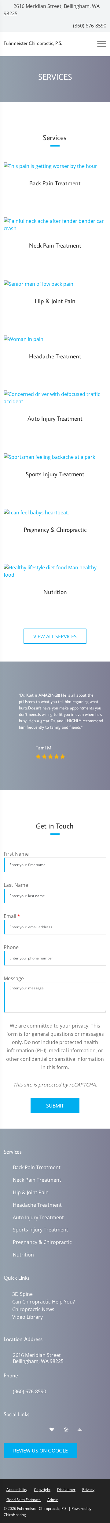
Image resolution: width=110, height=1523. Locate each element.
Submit (55, 1105)
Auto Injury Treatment (38, 1217)
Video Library (26, 1316)
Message (14, 978)
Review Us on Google (40, 1449)
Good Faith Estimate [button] (23, 1498)
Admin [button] (52, 1498)
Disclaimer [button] (66, 1488)
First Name (16, 853)
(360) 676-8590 (89, 25)
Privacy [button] (88, 1488)
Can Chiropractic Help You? (42, 1301)
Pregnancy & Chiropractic (42, 1242)
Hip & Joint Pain (31, 1192)
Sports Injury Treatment (40, 1230)
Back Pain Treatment (37, 1167)
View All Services (55, 636)
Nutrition (23, 1255)
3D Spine (21, 1294)
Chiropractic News (32, 1308)
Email (12, 916)
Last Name (16, 885)
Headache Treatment (37, 1205)
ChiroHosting (15, 1513)
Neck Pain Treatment (37, 1180)
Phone (11, 947)
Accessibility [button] (16, 1488)
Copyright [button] (42, 1488)
